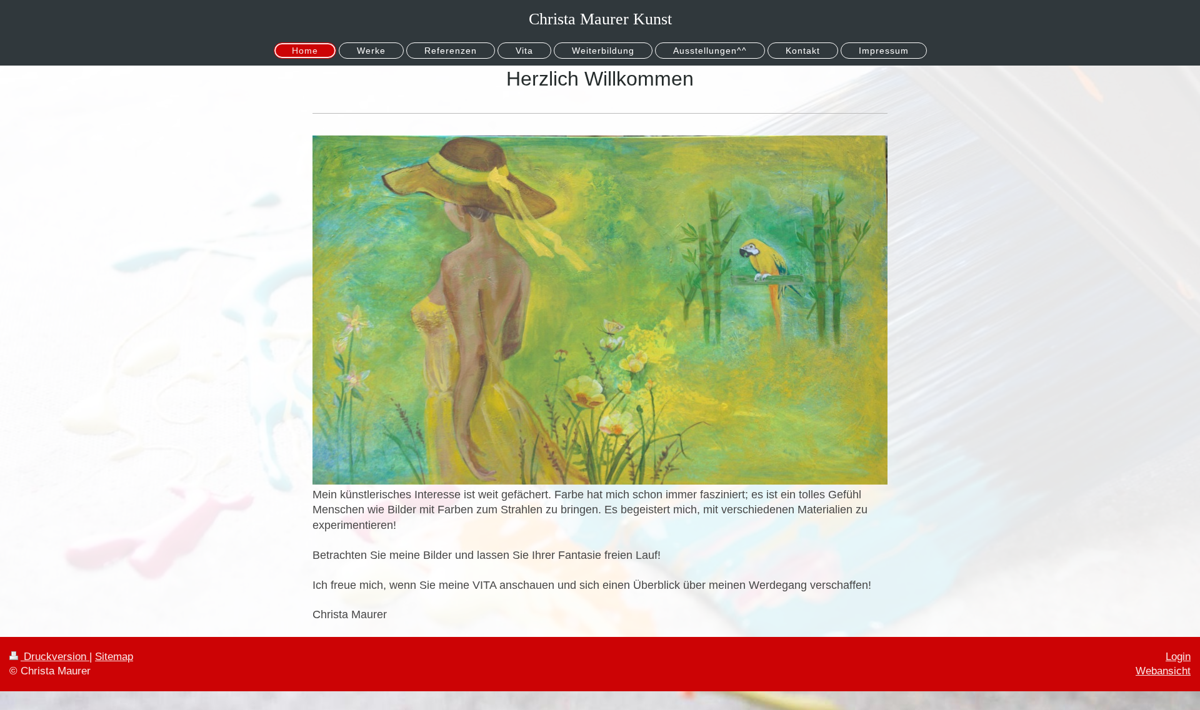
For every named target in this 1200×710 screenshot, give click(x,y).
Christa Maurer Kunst (600, 19)
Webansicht (1163, 671)
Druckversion (55, 657)
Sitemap (114, 657)
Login (1178, 657)
